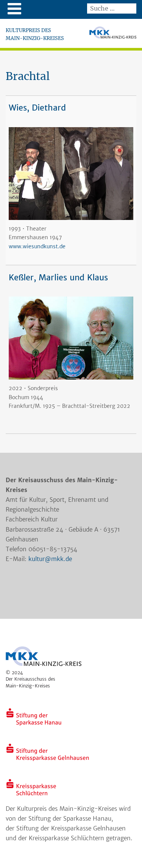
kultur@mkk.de (50, 559)
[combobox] (111, 8)
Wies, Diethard (37, 108)
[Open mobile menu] (14, 8)
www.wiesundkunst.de (37, 246)
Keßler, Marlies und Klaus (58, 277)
